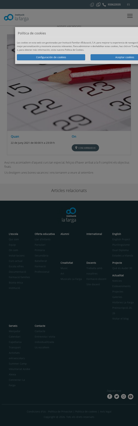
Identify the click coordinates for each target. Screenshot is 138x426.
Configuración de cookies (51, 57)
